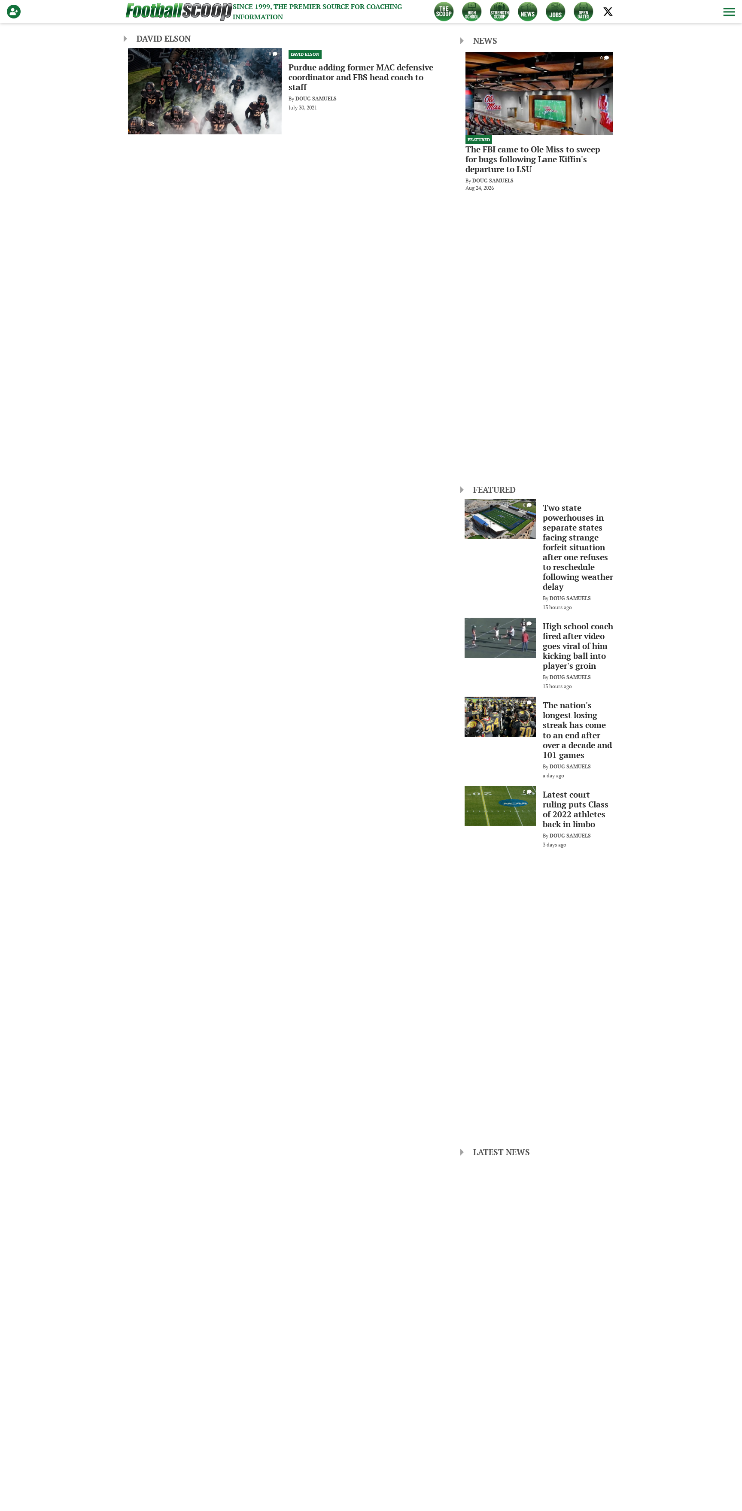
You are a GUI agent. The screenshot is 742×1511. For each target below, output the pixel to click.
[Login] (15, 11)
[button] (728, 11)
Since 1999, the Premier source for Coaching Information (317, 11)
